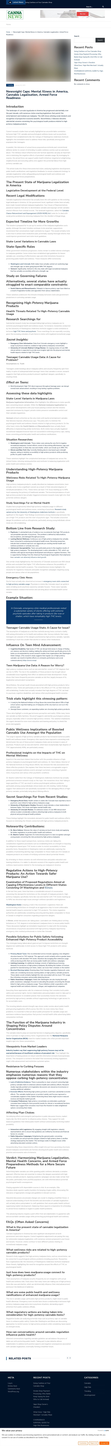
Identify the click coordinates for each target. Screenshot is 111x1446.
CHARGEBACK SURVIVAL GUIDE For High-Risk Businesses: (41, 1422)
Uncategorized (89, 1395)
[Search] (103, 6)
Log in (10, 1383)
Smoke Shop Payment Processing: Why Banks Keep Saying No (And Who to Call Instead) (88, 57)
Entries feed (12, 1386)
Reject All (93, 1443)
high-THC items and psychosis (25, 331)
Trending (10, 85)
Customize (83, 1443)
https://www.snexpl (30, 660)
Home (8, 24)
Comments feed (14, 1389)
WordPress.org (13, 1392)
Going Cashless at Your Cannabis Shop (38, 2)
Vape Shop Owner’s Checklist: (84, 63)
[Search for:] (93, 6)
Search (76, 36)
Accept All (104, 1443)
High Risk (87, 1387)
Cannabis (87, 1383)
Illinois (49, 887)
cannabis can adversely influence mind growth (30, 557)
